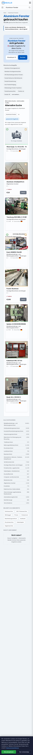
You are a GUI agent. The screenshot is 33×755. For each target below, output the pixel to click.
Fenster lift (7, 94)
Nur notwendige (24, 752)
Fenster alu (21, 91)
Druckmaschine (9, 522)
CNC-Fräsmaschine (21, 511)
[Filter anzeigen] (3, 7)
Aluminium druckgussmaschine (12, 71)
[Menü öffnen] (30, 3)
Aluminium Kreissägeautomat (12, 68)
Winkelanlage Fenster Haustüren (13, 88)
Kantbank (22, 518)
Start (5, 12)
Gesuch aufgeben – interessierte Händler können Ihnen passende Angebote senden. (16, 538)
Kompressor (25, 515)
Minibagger (8, 515)
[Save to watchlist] (25, 129)
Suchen (22, 57)
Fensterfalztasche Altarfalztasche (13, 78)
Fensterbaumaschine (9, 91)
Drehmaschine (9, 511)
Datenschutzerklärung (12, 748)
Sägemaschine (9, 526)
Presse (16, 515)
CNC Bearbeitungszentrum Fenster (13, 74)
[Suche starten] (30, 7)
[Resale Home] (6, 3)
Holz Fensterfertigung (10, 84)
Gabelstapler (20, 522)
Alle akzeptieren (9, 752)
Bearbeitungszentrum (11, 518)
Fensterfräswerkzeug (10, 81)
